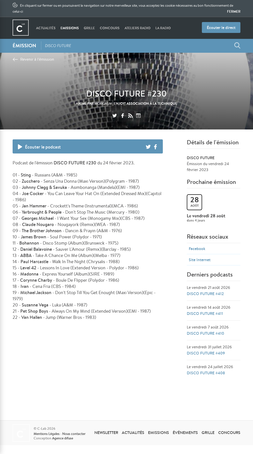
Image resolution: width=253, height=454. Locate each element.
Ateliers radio (137, 27)
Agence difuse (62, 438)
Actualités (46, 27)
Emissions (70, 27)
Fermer (233, 11)
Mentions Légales (47, 433)
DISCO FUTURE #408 (206, 373)
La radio (163, 27)
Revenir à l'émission (37, 59)
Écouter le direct (221, 27)
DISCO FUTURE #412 (205, 293)
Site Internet (200, 259)
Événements (185, 432)
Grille (89, 27)
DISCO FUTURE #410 (205, 333)
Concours (110, 27)
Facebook (197, 248)
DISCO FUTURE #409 (206, 353)
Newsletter (106, 432)
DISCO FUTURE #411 (205, 313)
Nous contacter (73, 433)
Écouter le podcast (43, 147)
